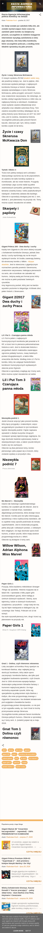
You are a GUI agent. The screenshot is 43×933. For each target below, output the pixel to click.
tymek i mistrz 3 (8, 767)
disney (11, 750)
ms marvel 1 (33, 758)
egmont (27, 750)
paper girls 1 (7, 762)
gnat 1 (14, 754)
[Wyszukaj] (40, 4)
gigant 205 (6, 754)
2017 (4, 750)
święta (24, 762)
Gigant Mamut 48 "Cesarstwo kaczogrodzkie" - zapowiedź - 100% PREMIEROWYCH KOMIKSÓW (17, 831)
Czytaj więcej (33, 852)
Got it (28, 931)
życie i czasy (20, 767)
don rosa (19, 750)
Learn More (18, 931)
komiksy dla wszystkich (27, 754)
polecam (17, 762)
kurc (16, 758)
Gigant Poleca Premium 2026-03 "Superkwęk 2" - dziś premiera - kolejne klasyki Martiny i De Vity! (16, 860)
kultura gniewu (7, 758)
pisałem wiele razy (31, 78)
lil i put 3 (23, 758)
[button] (40, 15)
